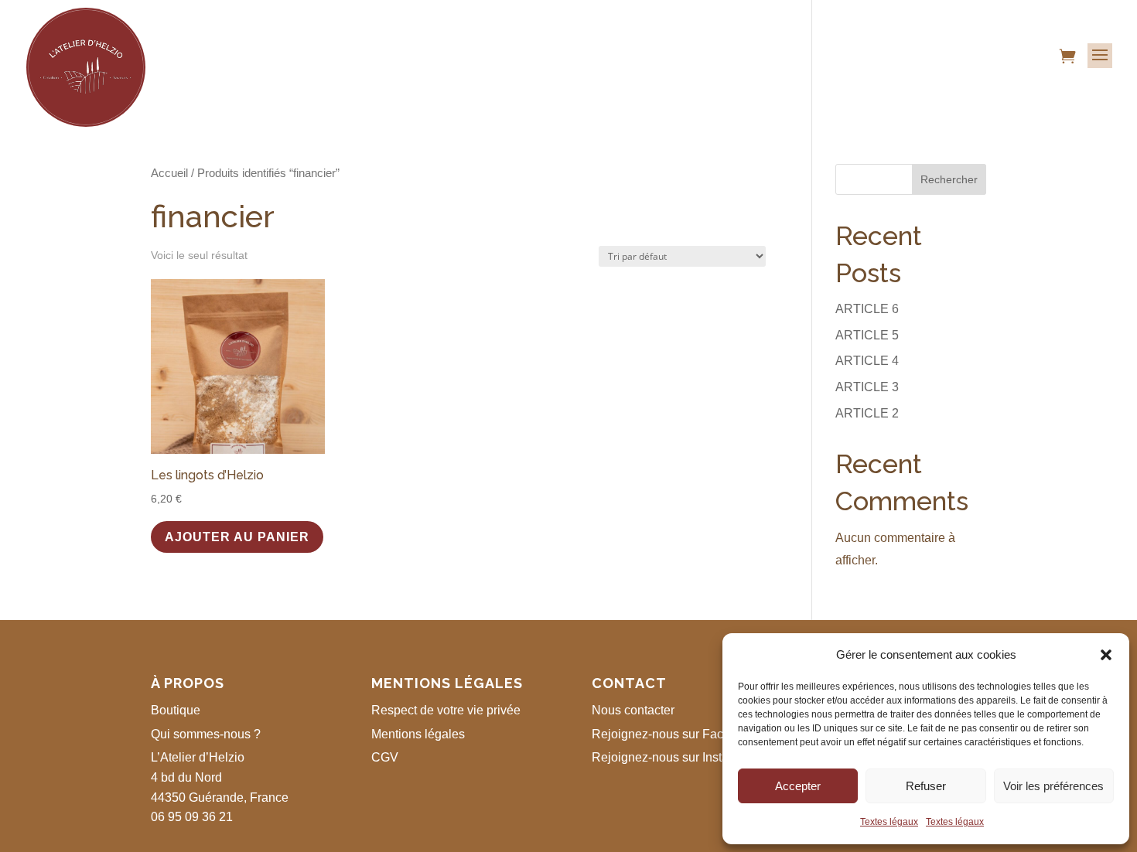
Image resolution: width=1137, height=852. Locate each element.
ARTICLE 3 (867, 387)
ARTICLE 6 (867, 308)
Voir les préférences (1053, 785)
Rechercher (949, 179)
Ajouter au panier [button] (237, 537)
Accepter (798, 785)
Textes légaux (889, 821)
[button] (1106, 655)
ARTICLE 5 (867, 335)
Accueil (169, 173)
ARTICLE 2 (867, 413)
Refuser (926, 785)
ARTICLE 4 (867, 360)
